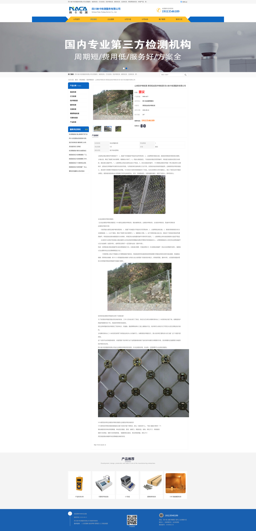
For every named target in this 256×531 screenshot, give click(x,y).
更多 (86, 129)
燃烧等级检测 (74, 113)
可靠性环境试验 (79, 496)
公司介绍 (128, 19)
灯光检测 (73, 96)
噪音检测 (73, 92)
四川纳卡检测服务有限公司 (82, 521)
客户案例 (162, 19)
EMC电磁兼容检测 (151, 496)
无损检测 (73, 109)
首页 (76, 80)
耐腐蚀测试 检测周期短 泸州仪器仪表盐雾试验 (78, 159)
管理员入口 (98, 523)
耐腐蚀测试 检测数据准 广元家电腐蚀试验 (78, 155)
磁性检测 (73, 105)
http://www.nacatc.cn (100, 445)
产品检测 (73, 122)
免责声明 (91, 523)
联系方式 (179, 19)
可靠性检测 (74, 118)
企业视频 (111, 19)
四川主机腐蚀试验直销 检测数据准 (78, 138)
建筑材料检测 (127, 496)
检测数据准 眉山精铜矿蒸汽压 (78, 134)
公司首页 (76, 19)
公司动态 (145, 19)
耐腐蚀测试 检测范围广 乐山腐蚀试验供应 (78, 167)
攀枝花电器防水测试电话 (76, 171)
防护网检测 (90, 80)
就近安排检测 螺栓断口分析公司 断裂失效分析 (78, 142)
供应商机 (93, 19)
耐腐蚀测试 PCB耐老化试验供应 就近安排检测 (78, 163)
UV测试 (103, 496)
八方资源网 (84, 523)
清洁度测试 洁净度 (75, 146)
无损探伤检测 (175, 496)
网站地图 (105, 523)
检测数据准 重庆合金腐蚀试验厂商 (78, 150)
